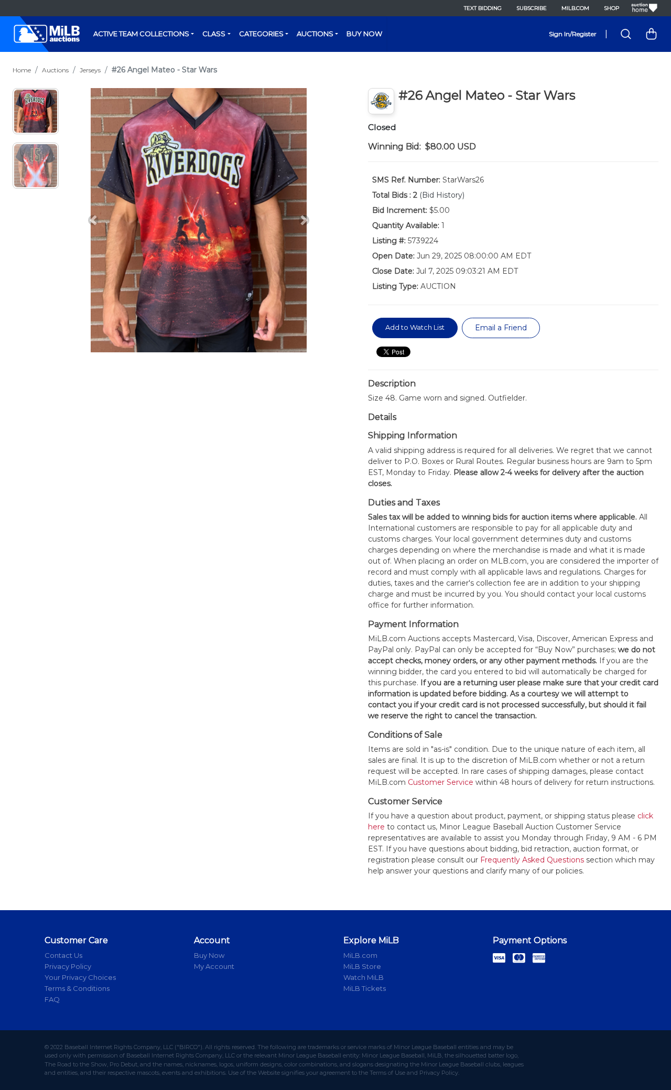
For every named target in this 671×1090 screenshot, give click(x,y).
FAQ (52, 999)
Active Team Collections (141, 33)
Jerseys (90, 70)
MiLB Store (362, 966)
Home (22, 70)
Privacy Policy (68, 966)
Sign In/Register (573, 34)
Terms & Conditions (77, 988)
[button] (93, 220)
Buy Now (364, 33)
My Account (214, 966)
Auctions (315, 33)
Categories (261, 33)
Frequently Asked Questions (532, 860)
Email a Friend (501, 327)
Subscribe (531, 8)
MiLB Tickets (364, 988)
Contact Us (63, 955)
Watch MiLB (363, 977)
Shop (611, 8)
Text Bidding (483, 8)
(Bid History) (441, 195)
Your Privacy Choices (80, 977)
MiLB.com (575, 8)
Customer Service (440, 782)
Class (213, 33)
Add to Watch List (415, 327)
